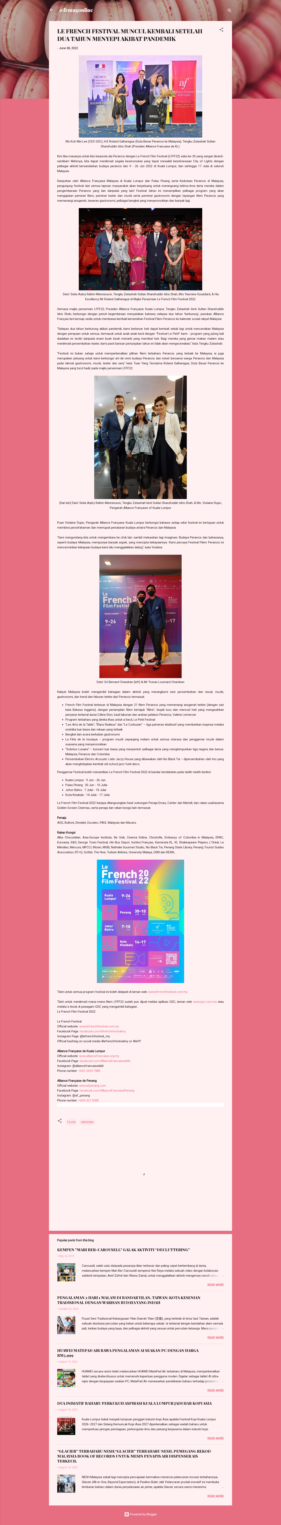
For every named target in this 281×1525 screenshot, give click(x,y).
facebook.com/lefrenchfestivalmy (103, 1031)
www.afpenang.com (92, 1085)
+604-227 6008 (88, 1100)
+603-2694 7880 (89, 1071)
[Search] (229, 11)
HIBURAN (87, 1122)
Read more (216, 1285)
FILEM (71, 1122)
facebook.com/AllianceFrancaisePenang (107, 1090)
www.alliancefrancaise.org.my (99, 1056)
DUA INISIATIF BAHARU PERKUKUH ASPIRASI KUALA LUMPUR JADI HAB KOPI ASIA (134, 1403)
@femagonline (76, 10)
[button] (221, 30)
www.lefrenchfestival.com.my (167, 992)
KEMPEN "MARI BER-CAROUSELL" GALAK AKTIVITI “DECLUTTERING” (123, 1249)
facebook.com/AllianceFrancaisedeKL (105, 1061)
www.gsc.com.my (205, 1002)
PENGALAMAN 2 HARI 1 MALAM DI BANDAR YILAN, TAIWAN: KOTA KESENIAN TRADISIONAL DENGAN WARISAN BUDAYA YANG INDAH (128, 1300)
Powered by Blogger (143, 1514)
